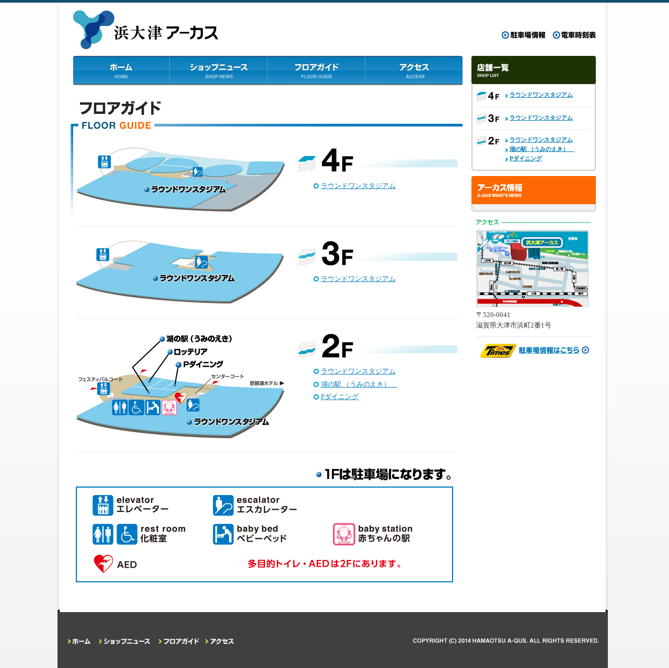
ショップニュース (219, 70)
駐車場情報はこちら (533, 351)
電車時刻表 (574, 35)
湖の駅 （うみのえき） (359, 384)
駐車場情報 (524, 35)
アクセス (414, 70)
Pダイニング (340, 397)
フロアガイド (316, 70)
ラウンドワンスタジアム (358, 186)
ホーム (121, 70)
